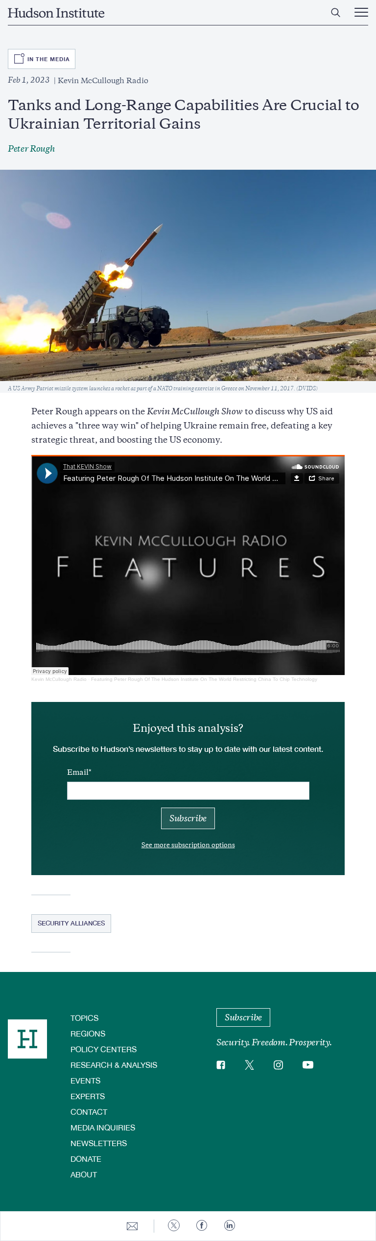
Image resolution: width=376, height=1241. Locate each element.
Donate (85, 1158)
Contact (88, 1111)
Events (85, 1080)
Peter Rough (31, 149)
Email (78, 772)
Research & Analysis (113, 1064)
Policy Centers (103, 1049)
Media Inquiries (102, 1127)
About (83, 1174)
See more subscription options (188, 845)
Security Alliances (71, 923)
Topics (84, 1017)
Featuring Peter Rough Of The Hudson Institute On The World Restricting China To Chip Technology (204, 679)
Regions (87, 1033)
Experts (87, 1096)
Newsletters (98, 1143)
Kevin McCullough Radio (59, 679)
